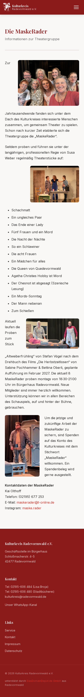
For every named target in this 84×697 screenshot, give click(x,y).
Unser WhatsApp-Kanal (21, 604)
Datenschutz (13, 651)
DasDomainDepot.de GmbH (44, 680)
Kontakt (10, 637)
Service (10, 630)
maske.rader (31, 508)
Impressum (12, 644)
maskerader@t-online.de (35, 502)
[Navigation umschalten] (76, 7)
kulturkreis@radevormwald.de (25, 596)
